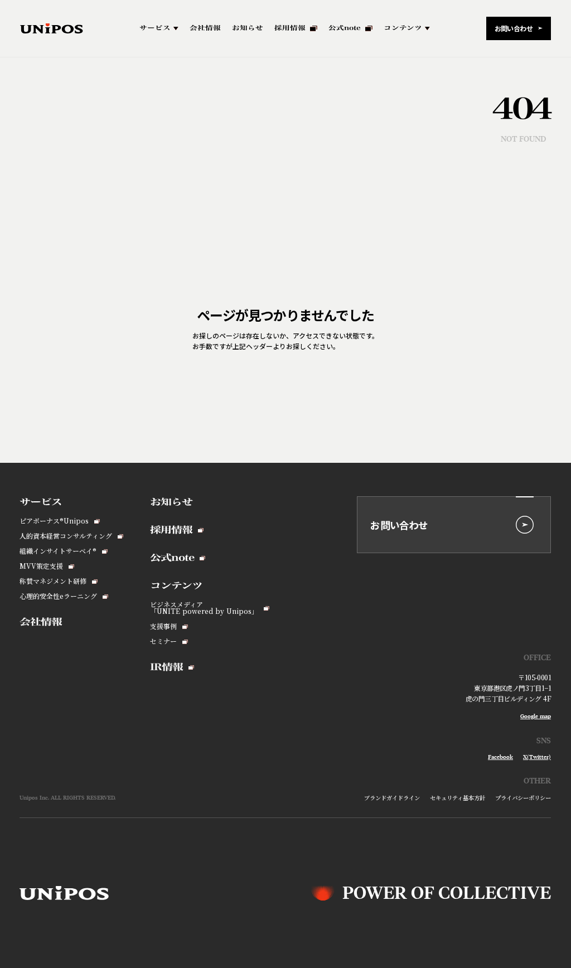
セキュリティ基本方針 (457, 798)
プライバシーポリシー (523, 798)
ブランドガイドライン (392, 798)
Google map (535, 716)
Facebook (500, 757)
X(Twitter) (537, 757)
